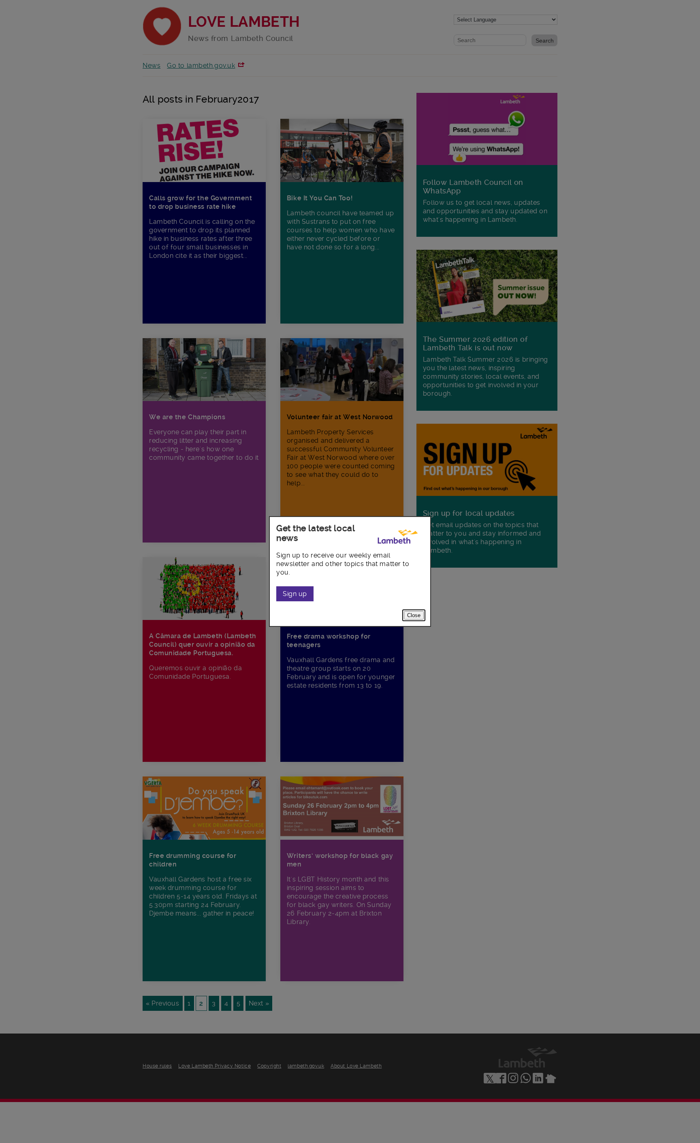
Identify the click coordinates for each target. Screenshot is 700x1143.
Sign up (295, 594)
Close (413, 615)
